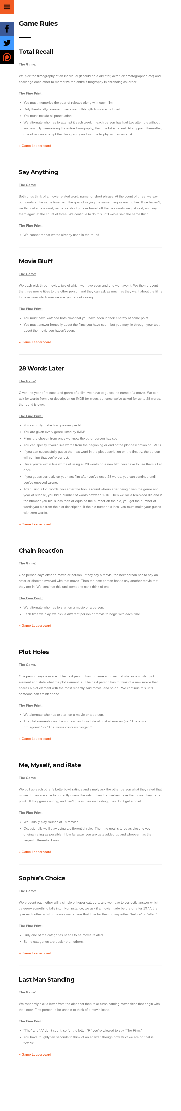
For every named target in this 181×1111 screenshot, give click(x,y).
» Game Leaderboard (35, 146)
